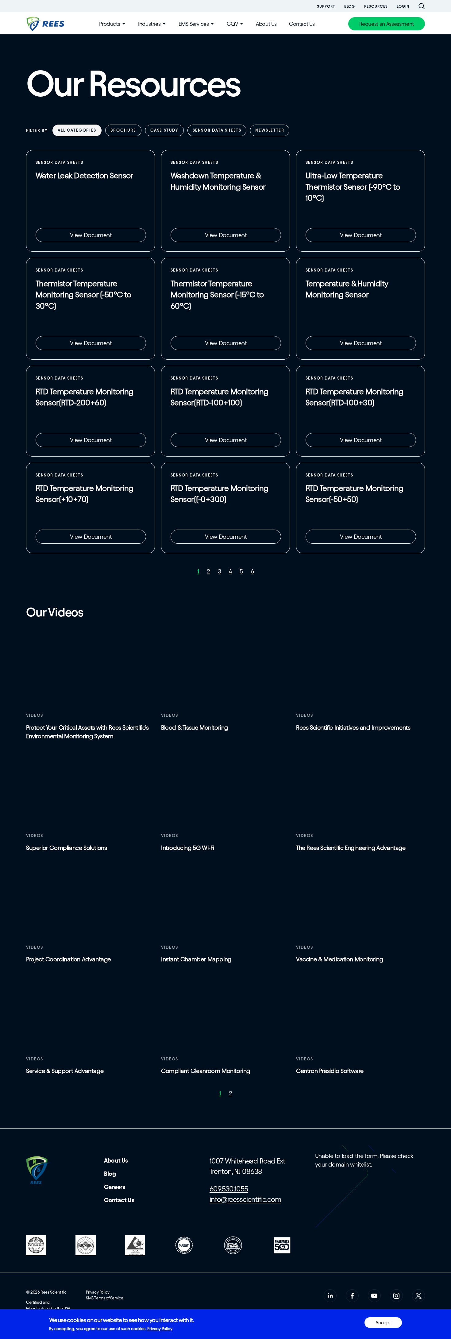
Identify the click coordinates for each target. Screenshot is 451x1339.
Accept (383, 1322)
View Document (91, 235)
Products (109, 24)
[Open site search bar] (421, 6)
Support (326, 6)
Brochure (123, 130)
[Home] (46, 24)
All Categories (77, 130)
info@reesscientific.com (245, 1199)
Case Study (164, 130)
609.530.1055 (229, 1189)
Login (403, 6)
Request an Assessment (386, 24)
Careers (114, 1186)
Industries (149, 24)
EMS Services (194, 24)
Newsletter (269, 130)
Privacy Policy (97, 1292)
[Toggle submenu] (123, 24)
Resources (375, 6)
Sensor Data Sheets (217, 130)
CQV (232, 24)
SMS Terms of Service (104, 1298)
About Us (266, 24)
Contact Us (302, 24)
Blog (349, 6)
